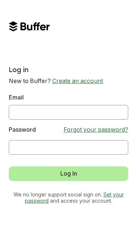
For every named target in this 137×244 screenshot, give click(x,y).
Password (22, 129)
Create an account (77, 81)
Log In (68, 173)
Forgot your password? (96, 129)
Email (16, 97)
